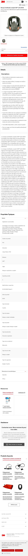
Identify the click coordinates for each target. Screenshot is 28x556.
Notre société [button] (6, 514)
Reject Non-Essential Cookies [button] (8, 550)
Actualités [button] (5, 518)
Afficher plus (14, 504)
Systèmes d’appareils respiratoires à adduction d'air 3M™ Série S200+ (8, 478)
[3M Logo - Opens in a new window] (3, 2)
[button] (6, 553)
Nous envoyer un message (15, 444)
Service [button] (4, 522)
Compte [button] (23, 5)
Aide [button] (3, 526)
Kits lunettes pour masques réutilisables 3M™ (20, 478)
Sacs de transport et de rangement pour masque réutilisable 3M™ (7, 498)
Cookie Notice (5, 547)
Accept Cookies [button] (19, 550)
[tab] (8, 392)
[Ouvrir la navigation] (26, 1)
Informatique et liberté (19, 533)
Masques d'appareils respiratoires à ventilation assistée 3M (19, 498)
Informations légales (10, 533)
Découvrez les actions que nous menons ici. (15, 64)
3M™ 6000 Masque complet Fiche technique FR (7, 407)
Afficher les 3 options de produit (15, 55)
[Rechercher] (23, 2)
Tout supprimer (24, 47)
